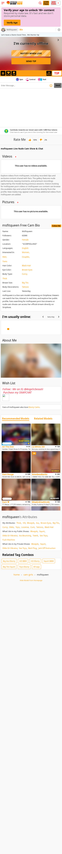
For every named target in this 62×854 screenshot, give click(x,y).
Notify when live (31, 53)
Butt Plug (32, 548)
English (25, 248)
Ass (37, 523)
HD (24, 523)
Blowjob (30, 523)
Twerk (35, 535)
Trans (4, 261)
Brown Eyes (27, 269)
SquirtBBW (49, 561)
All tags (36, 566)
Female (25, 239)
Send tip (31, 61)
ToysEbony (24, 566)
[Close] (59, 30)
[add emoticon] (51, 85)
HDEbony (35, 561)
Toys (17, 527)
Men (4, 256)
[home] (14, 3)
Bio (21, 30)
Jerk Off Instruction (47, 548)
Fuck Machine (8, 539)
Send (58, 85)
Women (25, 252)
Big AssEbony (9, 561)
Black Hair (26, 265)
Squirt (42, 531)
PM (14, 74)
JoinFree (46, 3)
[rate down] (41, 140)
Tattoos (25, 286)
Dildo (11, 527)
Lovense (25, 527)
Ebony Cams (34, 407)
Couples (25, 256)
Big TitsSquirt (9, 566)
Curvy (24, 274)
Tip (56, 73)
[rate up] (30, 140)
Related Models (43, 418)
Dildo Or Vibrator (9, 535)
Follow (8, 74)
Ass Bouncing (25, 535)
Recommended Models (15, 418)
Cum (32, 527)
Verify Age (12, 22)
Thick (4, 278)
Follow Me (56, 226)
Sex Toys (43, 535)
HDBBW (23, 561)
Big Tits (25, 282)
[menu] (3, 3)
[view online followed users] (40, 3)
